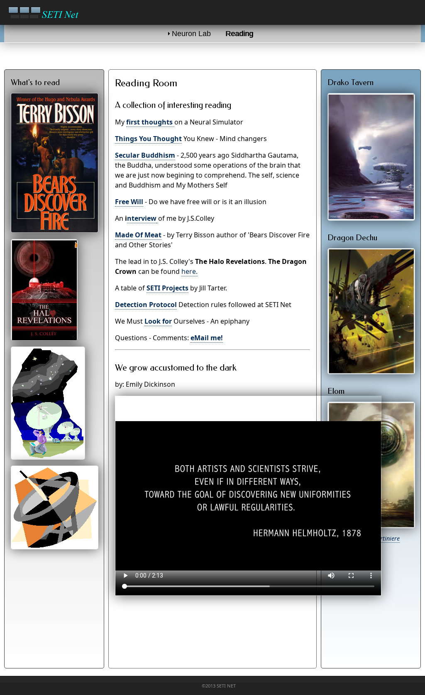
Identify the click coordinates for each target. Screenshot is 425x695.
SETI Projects (167, 288)
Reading (240, 33)
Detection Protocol (146, 304)
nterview (141, 218)
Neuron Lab (191, 33)
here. (189, 271)
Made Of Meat (138, 234)
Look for (158, 321)
